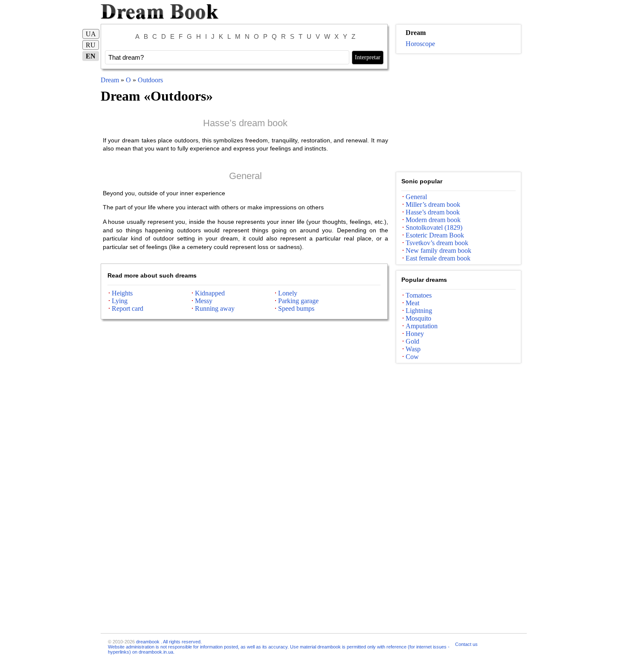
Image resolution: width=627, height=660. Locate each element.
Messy (203, 300)
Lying (120, 300)
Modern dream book (433, 219)
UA (91, 34)
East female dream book (438, 258)
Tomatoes (419, 295)
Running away (215, 308)
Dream (110, 80)
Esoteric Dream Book (435, 235)
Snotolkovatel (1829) (434, 227)
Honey (415, 333)
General (245, 176)
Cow (412, 356)
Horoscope (420, 43)
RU (91, 45)
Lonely (287, 293)
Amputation (422, 326)
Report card (127, 308)
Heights (122, 293)
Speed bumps (296, 308)
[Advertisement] (458, 113)
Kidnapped (210, 293)
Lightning (419, 310)
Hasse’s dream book (245, 123)
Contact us (466, 644)
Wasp (413, 349)
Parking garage (298, 300)
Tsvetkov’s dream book (437, 242)
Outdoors (150, 80)
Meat (412, 303)
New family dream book (438, 250)
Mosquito (418, 318)
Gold (412, 341)
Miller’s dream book (433, 204)
